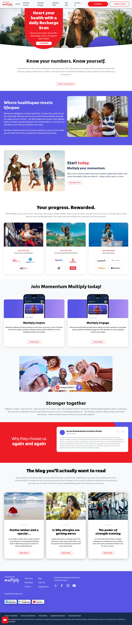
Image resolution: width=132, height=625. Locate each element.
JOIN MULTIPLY (75, 183)
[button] (2, 26)
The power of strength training (108, 531)
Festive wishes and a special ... (24, 531)
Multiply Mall (55, 4)
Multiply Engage (41, 4)
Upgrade (98, 4)
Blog (40, 578)
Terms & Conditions (11, 616)
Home (18, 4)
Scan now (43, 43)
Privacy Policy (42, 616)
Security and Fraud (74, 616)
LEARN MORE (34, 342)
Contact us (77, 4)
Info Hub (66, 4)
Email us (28, 587)
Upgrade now (43, 587)
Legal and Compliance (57, 616)
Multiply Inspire (26, 4)
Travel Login (119, 4)
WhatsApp (29, 582)
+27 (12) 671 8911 (10, 621)
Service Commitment (28, 616)
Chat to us (29, 578)
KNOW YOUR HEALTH (66, 84)
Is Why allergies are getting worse (66, 531)
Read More (24, 553)
